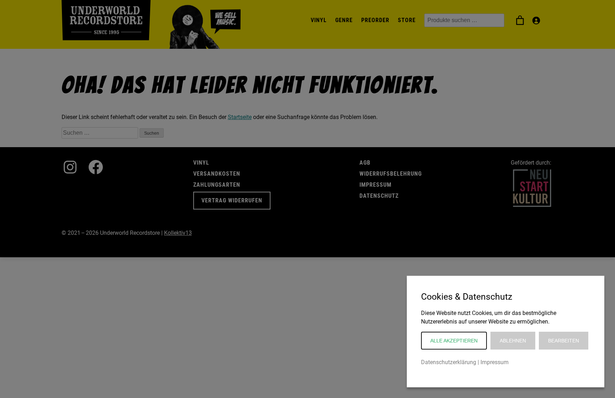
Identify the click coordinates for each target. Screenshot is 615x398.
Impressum (494, 362)
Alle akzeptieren (454, 340)
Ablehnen (513, 340)
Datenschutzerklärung (448, 362)
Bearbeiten (563, 340)
